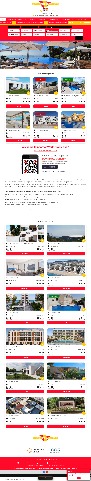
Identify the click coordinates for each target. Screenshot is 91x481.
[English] (44, 9)
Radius (49, 30)
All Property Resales (14, 27)
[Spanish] (47, 9)
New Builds (42, 27)
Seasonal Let (67, 27)
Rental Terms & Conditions (45, 468)
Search (79, 38)
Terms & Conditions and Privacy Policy (66, 468)
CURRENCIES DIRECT (46, 210)
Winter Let (59, 27)
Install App (45, 478)
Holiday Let (51, 27)
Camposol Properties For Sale (29, 27)
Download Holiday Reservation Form (24, 468)
